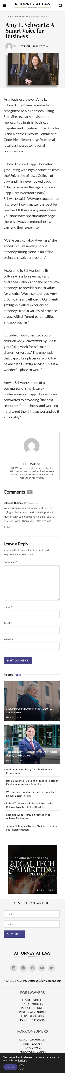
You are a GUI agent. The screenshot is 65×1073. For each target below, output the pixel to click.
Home (8, 16)
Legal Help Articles (32, 1039)
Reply (9, 527)
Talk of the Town (32, 1007)
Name (8, 607)
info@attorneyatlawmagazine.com (42, 980)
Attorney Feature (39, 16)
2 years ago (32, 503)
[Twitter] (51, 968)
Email (8, 623)
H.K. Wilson (31, 464)
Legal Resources (32, 1015)
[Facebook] (32, 968)
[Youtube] (42, 968)
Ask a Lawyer (33, 1047)
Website (8, 639)
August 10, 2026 (15, 717)
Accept (10, 1067)
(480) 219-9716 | (13, 980)
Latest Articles (32, 1003)
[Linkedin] (13, 968)
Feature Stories (21, 16)
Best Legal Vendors (32, 1012)
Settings (22, 1060)
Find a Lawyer (32, 1043)
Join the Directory (33, 1020)
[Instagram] (23, 968)
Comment (10, 562)
